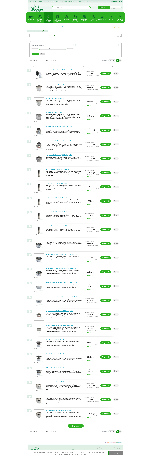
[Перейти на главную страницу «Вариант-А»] (36, 449)
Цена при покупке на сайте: (89, 71)
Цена (84, 66)
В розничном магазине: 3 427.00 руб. (93, 75)
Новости (50, 1)
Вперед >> (55, 60)
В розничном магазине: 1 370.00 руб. (93, 146)
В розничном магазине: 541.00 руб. (92, 344)
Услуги (79, 1)
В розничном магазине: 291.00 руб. (92, 259)
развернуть (119, 36)
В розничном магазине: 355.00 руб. (92, 273)
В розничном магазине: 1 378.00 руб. (93, 132)
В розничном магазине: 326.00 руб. (92, 103)
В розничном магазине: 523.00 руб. (92, 302)
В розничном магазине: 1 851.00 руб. (93, 188)
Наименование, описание (49, 66)
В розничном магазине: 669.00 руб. (92, 373)
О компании (33, 1)
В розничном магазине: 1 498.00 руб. (93, 160)
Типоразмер (79, 45)
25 (110, 60)
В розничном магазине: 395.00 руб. (92, 117)
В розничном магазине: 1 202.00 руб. (93, 401)
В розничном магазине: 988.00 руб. (92, 202)
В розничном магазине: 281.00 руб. (92, 245)
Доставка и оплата (69, 1)
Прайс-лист (58, 1)
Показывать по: (104, 60)
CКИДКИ (86, 1)
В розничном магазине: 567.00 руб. (92, 330)
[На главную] (37, 8)
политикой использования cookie (75, 454)
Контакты (41, 1)
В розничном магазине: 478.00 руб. (92, 288)
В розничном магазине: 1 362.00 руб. (93, 415)
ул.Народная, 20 (100, 447)
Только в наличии (83, 48)
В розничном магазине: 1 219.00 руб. (93, 231)
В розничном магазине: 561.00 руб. (92, 358)
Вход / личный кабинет (117, 1)
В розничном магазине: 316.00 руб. (92, 89)
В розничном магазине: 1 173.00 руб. (93, 387)
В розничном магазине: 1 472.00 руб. (93, 174)
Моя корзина (103, 7)
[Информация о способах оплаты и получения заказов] (113, 443)
